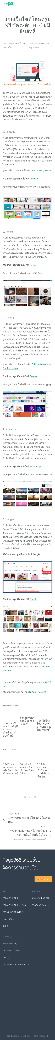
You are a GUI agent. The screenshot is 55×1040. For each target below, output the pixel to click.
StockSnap (35, 466)
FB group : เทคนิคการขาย (16, 964)
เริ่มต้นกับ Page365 (37, 692)
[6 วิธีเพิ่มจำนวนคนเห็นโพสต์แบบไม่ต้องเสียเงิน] (45, 757)
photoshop (45, 43)
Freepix (33, 376)
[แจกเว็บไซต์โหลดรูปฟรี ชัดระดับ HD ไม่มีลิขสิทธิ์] (45, 713)
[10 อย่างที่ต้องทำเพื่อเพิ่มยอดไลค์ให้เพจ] (28, 757)
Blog (5, 926)
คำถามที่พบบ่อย (10, 943)
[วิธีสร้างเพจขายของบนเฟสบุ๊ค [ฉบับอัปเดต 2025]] (11, 757)
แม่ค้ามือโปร (7, 47)
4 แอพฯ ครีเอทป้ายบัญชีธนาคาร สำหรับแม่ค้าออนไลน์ (10, 729)
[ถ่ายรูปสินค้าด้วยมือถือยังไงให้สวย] (28, 711)
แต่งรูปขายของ (33, 47)
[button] (48, 705)
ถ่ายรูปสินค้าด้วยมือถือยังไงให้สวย (27, 721)
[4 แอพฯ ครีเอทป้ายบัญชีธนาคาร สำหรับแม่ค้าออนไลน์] (11, 714)
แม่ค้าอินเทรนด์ (8, 43)
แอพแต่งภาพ (35, 43)
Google (33, 599)
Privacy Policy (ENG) (15, 905)
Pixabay (34, 179)
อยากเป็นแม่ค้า (20, 43)
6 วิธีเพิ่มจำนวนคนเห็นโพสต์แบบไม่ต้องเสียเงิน (43, 770)
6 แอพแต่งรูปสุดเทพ (41, 170)
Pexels (33, 265)
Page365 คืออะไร (40, 905)
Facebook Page (11, 950)
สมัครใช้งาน (43, 879)
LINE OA (7, 957)
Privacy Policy (11, 898)
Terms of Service (13, 912)
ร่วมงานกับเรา (9, 918)
